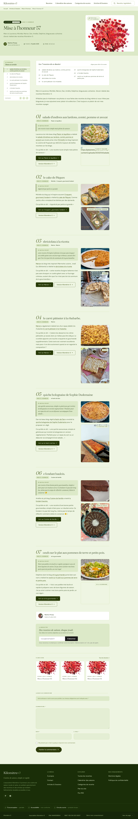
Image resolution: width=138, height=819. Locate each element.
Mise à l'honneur (26, 8)
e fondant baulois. (83, 73)
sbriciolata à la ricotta (49, 78)
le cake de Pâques (48, 75)
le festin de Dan (59, 419)
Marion (38, 264)
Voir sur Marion (43, 285)
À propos (50, 776)
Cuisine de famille (56, 498)
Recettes (49, 3)
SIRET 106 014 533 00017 (72, 815)
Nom (38, 731)
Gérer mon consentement (94, 815)
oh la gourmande (58, 575)
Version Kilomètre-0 (45, 164)
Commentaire (41, 706)
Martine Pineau (12, 43)
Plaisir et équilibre (63, 134)
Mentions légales (114, 776)
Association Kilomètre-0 (37, 815)
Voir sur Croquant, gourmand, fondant (51, 210)
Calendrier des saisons (63, 3)
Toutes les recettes (85, 776)
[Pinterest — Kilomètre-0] (5, 796)
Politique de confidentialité (118, 780)
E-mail (76, 731)
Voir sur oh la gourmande (47, 598)
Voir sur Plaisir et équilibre (47, 158)
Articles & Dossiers (101, 3)
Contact (50, 780)
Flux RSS (81, 793)
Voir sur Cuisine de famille (47, 519)
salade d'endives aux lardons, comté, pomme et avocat (56, 71)
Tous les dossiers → (104, 657)
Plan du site (82, 789)
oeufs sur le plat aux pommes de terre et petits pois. (90, 77)
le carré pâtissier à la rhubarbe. (52, 81)
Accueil (6, 8)
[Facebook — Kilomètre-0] (10, 796)
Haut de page (126, 815)
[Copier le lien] (27, 98)
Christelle (61, 140)
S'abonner (71, 639)
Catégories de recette (83, 3)
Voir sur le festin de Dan (46, 443)
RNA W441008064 (54, 815)
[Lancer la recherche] (114, 3)
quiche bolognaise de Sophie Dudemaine (90, 70)
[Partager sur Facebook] (20, 98)
